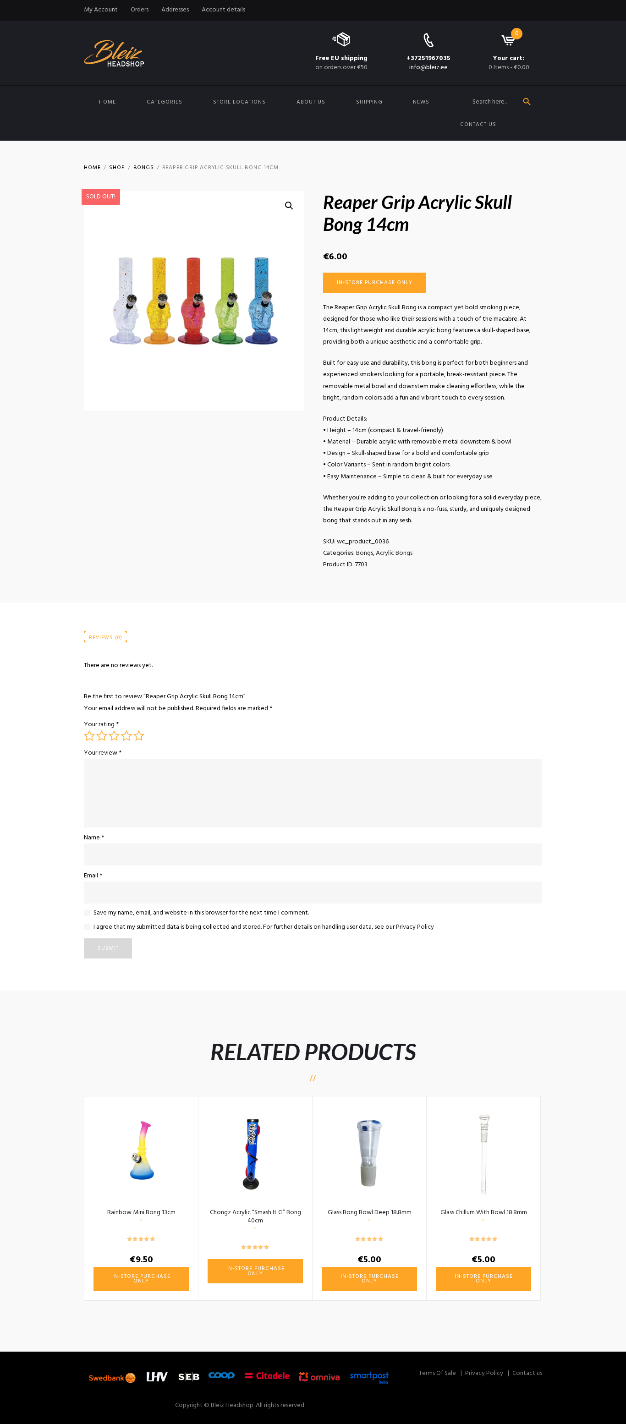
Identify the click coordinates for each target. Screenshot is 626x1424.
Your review (102, 753)
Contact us (478, 124)
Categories (164, 102)
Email (93, 876)
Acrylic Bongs (394, 553)
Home (107, 102)
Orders (139, 10)
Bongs (143, 168)
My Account (101, 10)
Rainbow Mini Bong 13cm (141, 1212)
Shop (117, 168)
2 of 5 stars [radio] (101, 735)
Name (94, 837)
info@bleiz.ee (428, 67)
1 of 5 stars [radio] (89, 735)
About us (311, 102)
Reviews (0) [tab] (105, 638)
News (421, 102)
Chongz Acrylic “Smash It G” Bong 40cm (255, 1216)
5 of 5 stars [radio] (138, 735)
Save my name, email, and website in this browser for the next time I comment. (201, 913)
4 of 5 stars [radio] (126, 735)
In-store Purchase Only (374, 282)
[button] (289, 205)
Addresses (175, 10)
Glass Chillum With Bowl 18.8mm (483, 1212)
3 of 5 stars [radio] (114, 735)
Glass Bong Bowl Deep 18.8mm (370, 1212)
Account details (223, 10)
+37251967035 (428, 58)
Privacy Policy (415, 927)
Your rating (101, 724)
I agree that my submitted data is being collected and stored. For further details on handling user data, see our (263, 927)
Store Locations (239, 102)
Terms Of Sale (437, 1373)
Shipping (369, 102)
